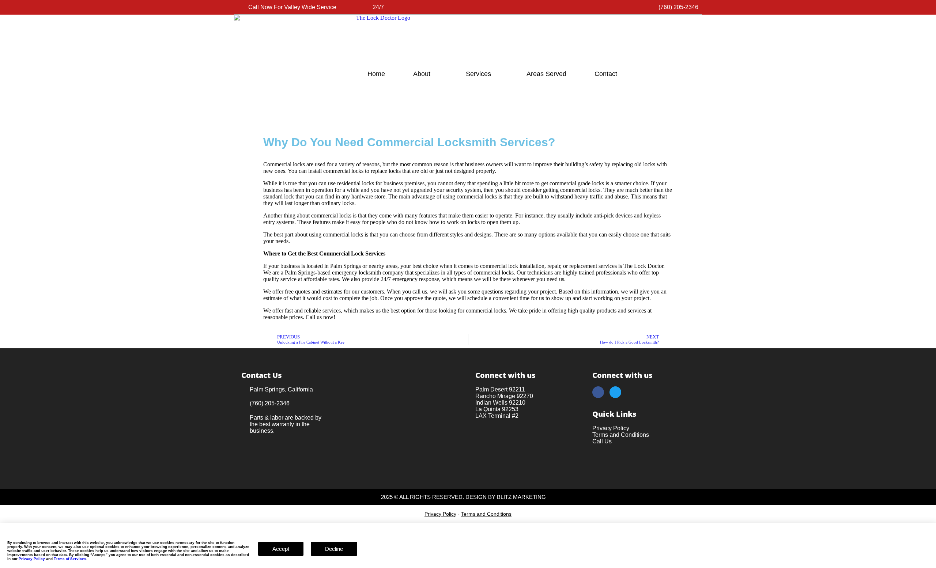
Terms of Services (70, 559)
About (421, 73)
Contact (606, 73)
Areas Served (546, 73)
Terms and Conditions (486, 514)
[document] (468, 545)
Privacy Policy (440, 514)
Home (376, 73)
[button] (2, 526)
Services (478, 73)
